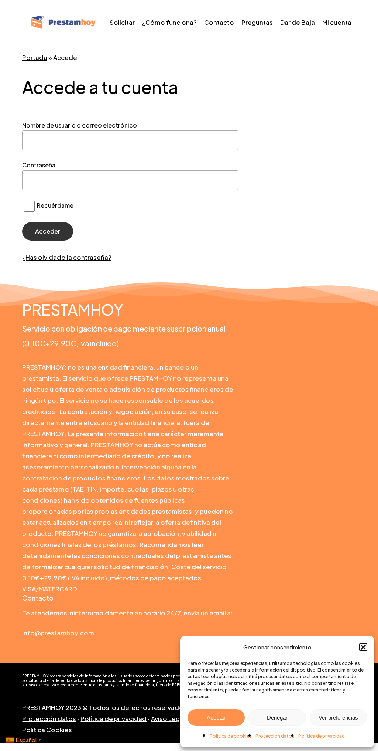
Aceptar (216, 717)
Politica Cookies (47, 729)
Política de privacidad (321, 736)
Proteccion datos (275, 736)
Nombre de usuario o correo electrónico (79, 125)
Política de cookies (231, 736)
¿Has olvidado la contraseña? (66, 257)
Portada (34, 57)
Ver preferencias (338, 717)
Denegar (277, 717)
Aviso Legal (168, 718)
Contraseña (38, 165)
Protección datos (49, 718)
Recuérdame (54, 205)
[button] (363, 647)
